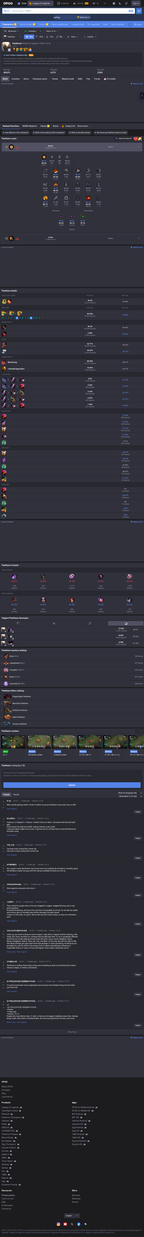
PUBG (4, 1124)
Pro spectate (94, 24)
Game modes (27, 24)
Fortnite (5, 1151)
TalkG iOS (76, 1137)
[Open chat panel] (142, 95)
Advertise (76, 1199)
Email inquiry (7, 1205)
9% (61, 37)
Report (137, 812)
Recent (16, 795)
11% (51, 37)
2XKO (4, 1158)
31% (41, 37)
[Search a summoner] (131, 11)
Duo (3, 1171)
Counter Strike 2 (9, 1148)
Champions (9, 24)
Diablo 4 (5, 1154)
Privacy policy (8, 1195)
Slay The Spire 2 (9, 1144)
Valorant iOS (77, 1124)
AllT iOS (75, 1117)
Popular (6, 795)
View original (12, 809)
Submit (72, 785)
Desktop (5, 1164)
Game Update (117, 24)
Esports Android (79, 1141)
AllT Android (77, 1114)
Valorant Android (79, 1121)
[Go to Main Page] (8, 3)
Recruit (75, 1202)
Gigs (3, 1181)
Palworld (5, 1114)
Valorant (5, 1121)
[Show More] (114, 3)
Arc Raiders (7, 1141)
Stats (105, 24)
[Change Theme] (120, 3)
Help (4, 1202)
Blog (4, 1093)
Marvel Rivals (7, 1137)
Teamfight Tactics (10, 1111)
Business (76, 1195)
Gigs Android (77, 1127)
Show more (11, 952)
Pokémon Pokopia (10, 1134)
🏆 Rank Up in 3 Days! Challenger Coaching (81, 17)
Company (6, 1090)
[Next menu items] (130, 24)
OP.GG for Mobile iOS (81, 1111)
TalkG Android (78, 1134)
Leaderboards (77, 24)
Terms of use (8, 1199)
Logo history (7, 1097)
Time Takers (7, 1161)
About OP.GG (7, 1086)
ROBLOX (5, 1127)
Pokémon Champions (11, 1117)
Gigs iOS (75, 1131)
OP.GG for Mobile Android (83, 1107)
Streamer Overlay (9, 1185)
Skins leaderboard (60, 24)
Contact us (6, 1209)
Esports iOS (77, 1144)
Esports (5, 1178)
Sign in (136, 3)
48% (31, 37)
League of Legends (41, 3)
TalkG (4, 1174)
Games (5, 1168)
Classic (43, 24)
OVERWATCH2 (8, 1131)
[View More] (105, 3)
